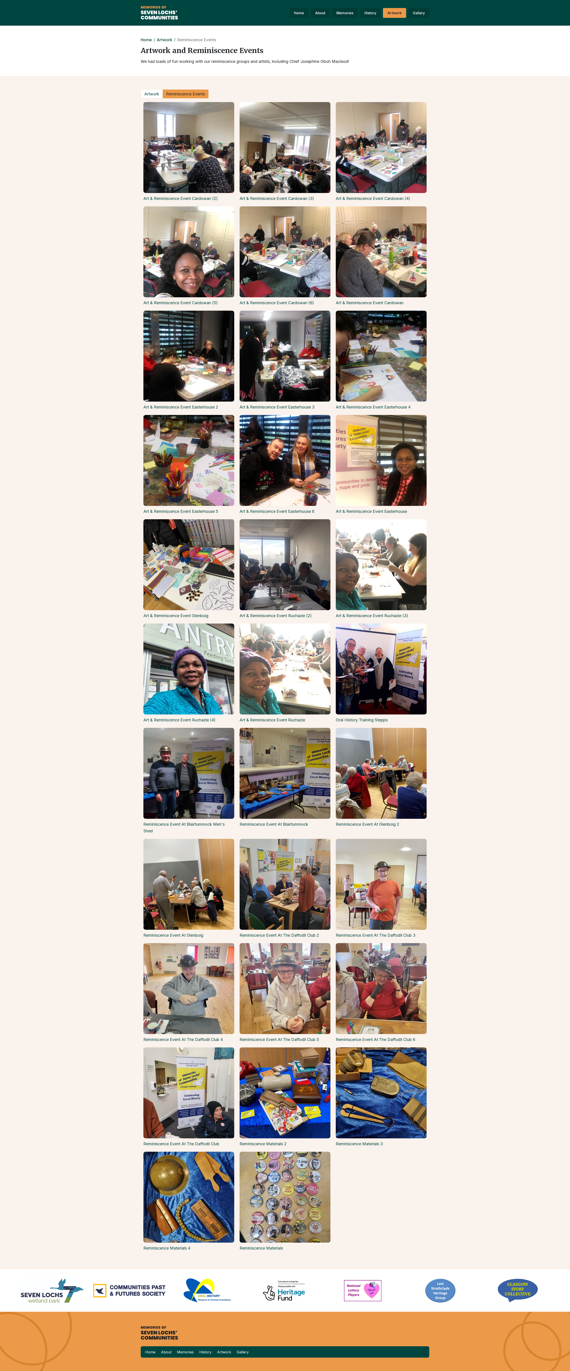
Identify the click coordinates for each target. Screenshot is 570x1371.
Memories (344, 13)
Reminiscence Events (185, 94)
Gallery (419, 13)
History (370, 13)
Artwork (394, 13)
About (320, 13)
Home (299, 13)
